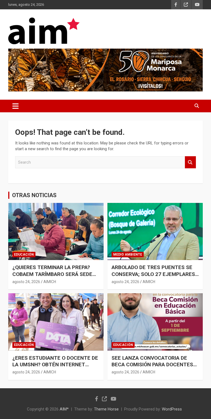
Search (190, 162)
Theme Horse (106, 409)
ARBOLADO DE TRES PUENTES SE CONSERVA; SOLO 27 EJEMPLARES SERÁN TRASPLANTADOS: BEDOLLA (154, 274)
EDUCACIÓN (24, 254)
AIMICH (49, 282)
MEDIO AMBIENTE (127, 254)
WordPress (172, 409)
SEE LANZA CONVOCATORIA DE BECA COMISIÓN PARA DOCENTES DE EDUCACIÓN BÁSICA (152, 365)
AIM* (64, 409)
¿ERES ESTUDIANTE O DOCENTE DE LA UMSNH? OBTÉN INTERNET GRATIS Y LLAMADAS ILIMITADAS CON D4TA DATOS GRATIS (55, 368)
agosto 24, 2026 (26, 282)
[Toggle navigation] (15, 106)
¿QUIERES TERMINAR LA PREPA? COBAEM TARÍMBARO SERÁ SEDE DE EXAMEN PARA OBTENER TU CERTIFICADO (52, 277)
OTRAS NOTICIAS (34, 195)
